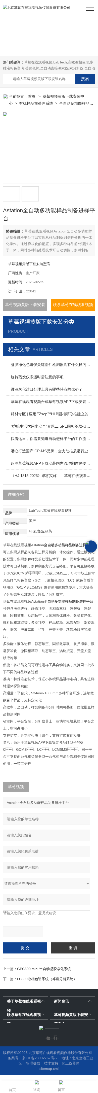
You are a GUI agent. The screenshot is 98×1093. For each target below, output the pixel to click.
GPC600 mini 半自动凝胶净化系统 (44, 969)
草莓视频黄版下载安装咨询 (25, 306)
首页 (32, 96)
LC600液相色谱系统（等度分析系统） (47, 979)
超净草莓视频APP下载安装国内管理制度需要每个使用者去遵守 (51, 463)
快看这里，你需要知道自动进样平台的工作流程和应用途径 (51, 438)
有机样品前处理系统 (36, 103)
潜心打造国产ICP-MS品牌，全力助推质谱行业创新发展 (51, 451)
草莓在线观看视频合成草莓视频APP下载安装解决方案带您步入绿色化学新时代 (51, 401)
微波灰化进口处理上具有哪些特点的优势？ (46, 389)
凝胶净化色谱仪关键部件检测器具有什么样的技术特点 (51, 364)
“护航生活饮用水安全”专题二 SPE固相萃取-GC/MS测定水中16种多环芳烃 (51, 426)
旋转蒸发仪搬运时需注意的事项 (37, 377)
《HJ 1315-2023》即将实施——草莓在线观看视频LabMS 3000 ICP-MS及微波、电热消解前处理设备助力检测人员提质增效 (51, 475)
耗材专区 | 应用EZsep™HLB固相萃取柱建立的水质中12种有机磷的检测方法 (51, 414)
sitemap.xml (49, 1069)
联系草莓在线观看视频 (73, 304)
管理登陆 (33, 1063)
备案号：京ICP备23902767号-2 (33, 1058)
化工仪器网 (70, 1063)
